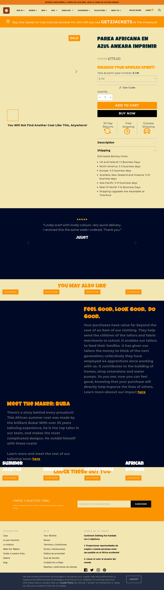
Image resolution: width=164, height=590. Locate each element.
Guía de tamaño (51, 558)
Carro (149, 10)
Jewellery (66, 10)
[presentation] (28, 243)
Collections (99, 10)
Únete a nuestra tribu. (14, 553)
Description (105, 142)
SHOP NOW (10, 292)
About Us (115, 10)
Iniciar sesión (135, 10)
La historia (8, 544)
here (142, 392)
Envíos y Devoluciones (54, 549)
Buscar (47, 540)
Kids (53, 10)
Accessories (83, 10)
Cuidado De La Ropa (53, 562)
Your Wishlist (50, 535)
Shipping (103, 150)
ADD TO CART (127, 105)
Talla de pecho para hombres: (118, 73)
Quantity (102, 91)
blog (5, 562)
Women (32, 10)
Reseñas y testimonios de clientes (60, 567)
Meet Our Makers (11, 549)
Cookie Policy (66, 583)
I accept (134, 579)
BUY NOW (127, 113)
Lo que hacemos (11, 540)
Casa (5, 535)
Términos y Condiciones (55, 544)
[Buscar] (159, 10)
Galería (6, 558)
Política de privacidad (54, 553)
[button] (76, 71)
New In (20, 10)
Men (43, 10)
